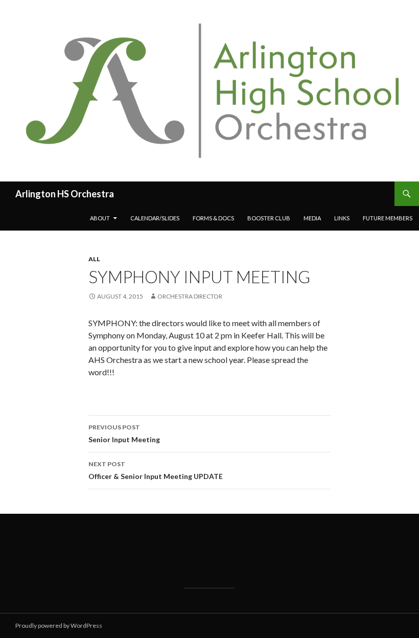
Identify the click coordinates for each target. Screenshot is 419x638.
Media (312, 218)
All (94, 259)
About (100, 218)
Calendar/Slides (154, 218)
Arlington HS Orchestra (64, 193)
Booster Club (268, 218)
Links (342, 218)
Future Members (387, 218)
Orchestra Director (189, 296)
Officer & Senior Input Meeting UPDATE (155, 470)
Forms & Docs (213, 218)
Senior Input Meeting (124, 433)
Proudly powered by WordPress (58, 625)
